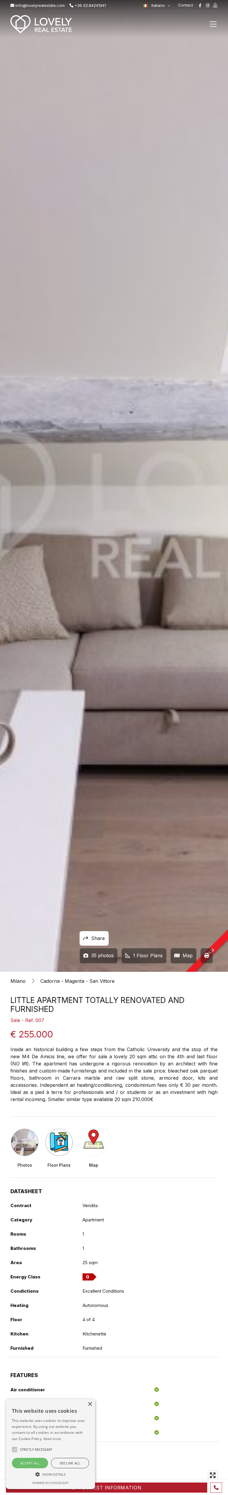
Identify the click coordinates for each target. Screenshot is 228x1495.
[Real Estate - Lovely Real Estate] (41, 24)
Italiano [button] (158, 5)
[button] (50, 1474)
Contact (185, 5)
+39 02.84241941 (89, 5)
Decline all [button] (70, 1463)
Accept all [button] (30, 1463)
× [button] (90, 1404)
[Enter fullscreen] (212, 1475)
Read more (52, 1438)
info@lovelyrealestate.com (39, 5)
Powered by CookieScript (50, 1483)
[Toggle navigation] (213, 24)
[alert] (50, 1444)
